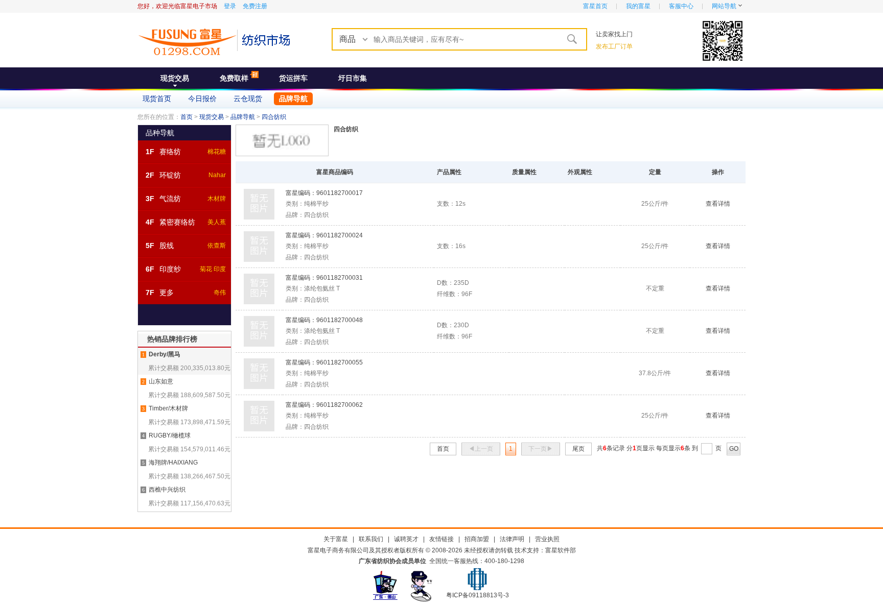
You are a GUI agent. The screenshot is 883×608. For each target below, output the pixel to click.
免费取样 (234, 78)
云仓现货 (248, 98)
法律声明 (512, 539)
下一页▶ (540, 448)
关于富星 (335, 539)
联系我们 (371, 539)
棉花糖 (216, 151)
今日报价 (202, 98)
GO (733, 448)
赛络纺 (170, 152)
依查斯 (216, 245)
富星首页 (595, 6)
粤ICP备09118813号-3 (477, 595)
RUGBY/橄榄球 (170, 435)
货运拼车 (293, 78)
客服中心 (681, 6)
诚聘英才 (406, 539)
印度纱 (170, 269)
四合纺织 (274, 116)
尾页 (578, 448)
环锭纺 (170, 175)
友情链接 (441, 539)
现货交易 (174, 78)
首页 (186, 116)
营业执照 (547, 539)
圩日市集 (352, 78)
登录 (230, 6)
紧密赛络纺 (177, 222)
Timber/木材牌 (168, 408)
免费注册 (255, 6)
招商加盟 (476, 539)
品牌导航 (293, 98)
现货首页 (157, 98)
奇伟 (220, 292)
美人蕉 (216, 222)
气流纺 (170, 198)
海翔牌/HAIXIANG (173, 462)
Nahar (217, 175)
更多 (166, 292)
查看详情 (718, 203)
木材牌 (216, 198)
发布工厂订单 (614, 46)
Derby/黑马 (164, 354)
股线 (166, 245)
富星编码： (324, 193)
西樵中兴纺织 (167, 489)
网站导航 (724, 6)
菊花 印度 (213, 269)
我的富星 (638, 6)
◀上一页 (481, 448)
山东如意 (161, 381)
